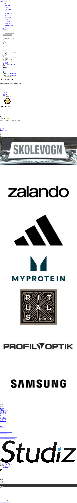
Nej (1, 486)
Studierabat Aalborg (3, 411)
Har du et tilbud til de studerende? (6, 432)
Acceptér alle (8, 502)
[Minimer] (1, 482)
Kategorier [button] (4, 3)
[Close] (0, 89)
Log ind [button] (4, 31)
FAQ (1, 426)
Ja (3, 486)
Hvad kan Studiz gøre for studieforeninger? (7, 438)
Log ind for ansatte (12, 64)
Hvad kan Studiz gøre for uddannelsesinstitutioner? (8, 437)
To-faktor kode (5, 38)
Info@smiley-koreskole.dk (4, 132)
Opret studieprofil (5, 62)
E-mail (4, 32)
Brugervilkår (2, 468)
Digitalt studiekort (3, 412)
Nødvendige (2, 495)
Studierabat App (3, 413)
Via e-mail (4, 69)
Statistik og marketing (4, 500)
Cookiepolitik (16, 494)
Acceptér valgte (3, 502)
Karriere (1, 409)
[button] (4, 42)
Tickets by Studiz (3, 419)
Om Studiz (2, 408)
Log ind (4, 74)
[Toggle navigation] (5, 1)
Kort (3, 28)
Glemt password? (5, 41)
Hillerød (4, 95)
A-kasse (1, 420)
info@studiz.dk (5, 467)
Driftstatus (2, 427)
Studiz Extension (3, 422)
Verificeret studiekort (3, 433)
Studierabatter (5, 94)
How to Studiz (5, 29)
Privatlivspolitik (22, 494)
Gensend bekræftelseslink (4, 92)
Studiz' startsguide (3, 418)
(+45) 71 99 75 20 (8, 466)
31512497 (2, 128)
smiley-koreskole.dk (3, 130)
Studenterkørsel (3, 421)
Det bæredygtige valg (4, 410)
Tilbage (4, 43)
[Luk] (4, 482)
